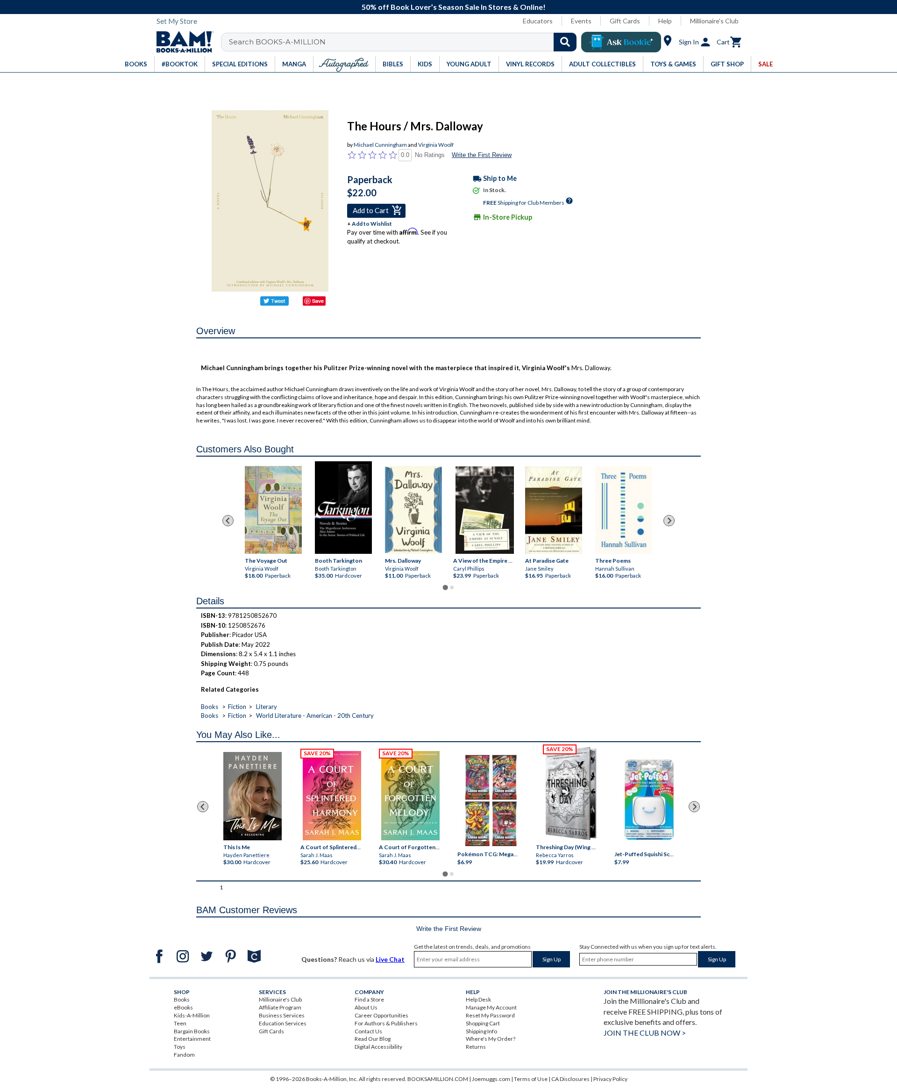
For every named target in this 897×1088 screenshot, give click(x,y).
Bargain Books (192, 1031)
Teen (180, 1023)
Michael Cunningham (380, 144)
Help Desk (478, 999)
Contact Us (368, 1031)
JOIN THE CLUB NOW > (645, 1032)
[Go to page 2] (452, 587)
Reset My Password (490, 1015)
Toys (179, 1046)
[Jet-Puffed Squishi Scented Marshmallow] (649, 801)
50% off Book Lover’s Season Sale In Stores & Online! (454, 6)
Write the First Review (482, 154)
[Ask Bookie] (621, 42)
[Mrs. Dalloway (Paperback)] (413, 510)
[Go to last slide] (228, 520)
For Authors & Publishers (386, 1023)
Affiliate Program (280, 1007)
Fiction (237, 706)
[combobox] (404, 42)
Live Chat (390, 959)
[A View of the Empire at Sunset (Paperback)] (485, 510)
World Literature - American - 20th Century (315, 715)
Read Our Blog (373, 1038)
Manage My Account (491, 1007)
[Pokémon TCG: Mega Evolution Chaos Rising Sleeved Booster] (490, 801)
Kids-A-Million (192, 1015)
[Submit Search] (565, 42)
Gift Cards (625, 21)
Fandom (184, 1054)
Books (209, 706)
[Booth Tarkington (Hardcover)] (343, 507)
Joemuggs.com (491, 1078)
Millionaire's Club (714, 21)
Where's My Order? (490, 1038)
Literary (266, 706)
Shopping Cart (483, 1023)
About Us (366, 1007)
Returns (476, 1046)
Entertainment (192, 1038)
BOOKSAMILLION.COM (437, 1078)
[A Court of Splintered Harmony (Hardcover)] (332, 795)
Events (581, 21)
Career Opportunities (381, 1015)
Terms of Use (531, 1078)
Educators (538, 21)
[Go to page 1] (445, 587)
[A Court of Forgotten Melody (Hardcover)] (410, 795)
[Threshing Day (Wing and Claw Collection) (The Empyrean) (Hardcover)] (571, 793)
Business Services (282, 1015)
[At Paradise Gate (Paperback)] (553, 510)
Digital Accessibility (378, 1046)
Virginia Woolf (436, 144)
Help (665, 21)
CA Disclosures (570, 1078)
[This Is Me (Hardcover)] (252, 796)
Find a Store (369, 999)
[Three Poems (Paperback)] (623, 510)
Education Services (282, 1023)
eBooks (183, 1007)
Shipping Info (481, 1031)
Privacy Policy (610, 1078)
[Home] (182, 42)
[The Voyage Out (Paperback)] (273, 510)
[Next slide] (669, 520)
